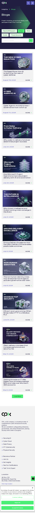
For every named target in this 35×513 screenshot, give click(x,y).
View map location (7, 484)
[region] (17, 498)
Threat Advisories (16, 35)
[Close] (33, 488)
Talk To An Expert (9, 468)
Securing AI (7, 438)
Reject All (17, 502)
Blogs (21, 31)
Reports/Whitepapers (9, 31)
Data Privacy (7, 444)
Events (5, 35)
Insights (5, 9)
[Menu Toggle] (32, 3)
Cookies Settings (17, 497)
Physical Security (9, 450)
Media (28, 31)
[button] (28, 3)
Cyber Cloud (7, 441)
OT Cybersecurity (9, 447)
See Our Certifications (10, 465)
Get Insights (7, 462)
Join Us (5, 459)
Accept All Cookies (17, 508)
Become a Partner (9, 456)
